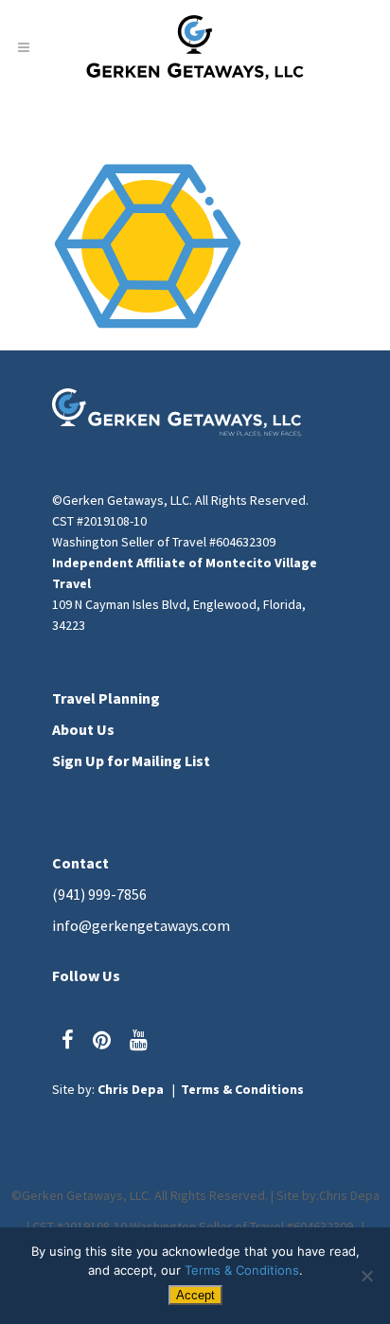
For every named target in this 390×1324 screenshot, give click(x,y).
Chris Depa (131, 1089)
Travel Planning (106, 698)
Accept (195, 1295)
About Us (83, 729)
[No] (366, 1275)
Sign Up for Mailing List (131, 760)
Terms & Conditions (242, 1089)
